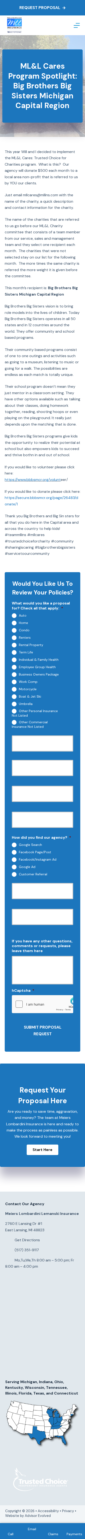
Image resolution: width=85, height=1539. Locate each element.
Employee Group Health (37, 667)
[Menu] (77, 25)
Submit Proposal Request (42, 1030)
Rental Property (31, 645)
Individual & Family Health (39, 659)
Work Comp (28, 682)
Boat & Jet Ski (30, 696)
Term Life (26, 652)
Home (23, 623)
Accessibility (48, 1511)
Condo (24, 630)
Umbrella (26, 704)
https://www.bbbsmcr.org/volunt (33, 479)
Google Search (30, 845)
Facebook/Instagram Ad (37, 859)
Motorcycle (28, 689)
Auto (22, 615)
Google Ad (27, 867)
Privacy (68, 1511)
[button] (42, 1150)
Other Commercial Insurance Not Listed (30, 724)
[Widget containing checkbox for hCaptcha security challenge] (42, 1004)
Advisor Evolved (38, 1515)
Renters (25, 637)
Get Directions (27, 1239)
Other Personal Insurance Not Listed (35, 713)
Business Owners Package (39, 674)
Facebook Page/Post (35, 852)
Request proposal (39, 7)
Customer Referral (33, 874)
